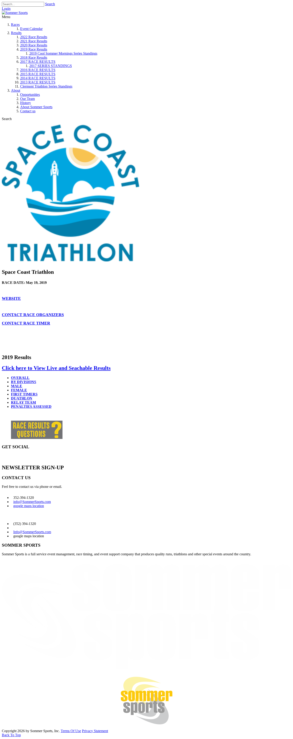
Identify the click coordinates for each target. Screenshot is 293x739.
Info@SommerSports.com (32, 532)
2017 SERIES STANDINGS (50, 66)
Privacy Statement (95, 731)
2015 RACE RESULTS (37, 74)
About (15, 90)
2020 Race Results (33, 45)
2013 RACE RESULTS (37, 82)
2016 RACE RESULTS (37, 70)
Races (15, 25)
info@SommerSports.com (32, 502)
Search (50, 4)
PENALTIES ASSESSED (31, 406)
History (25, 103)
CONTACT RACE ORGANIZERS (33, 314)
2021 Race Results (33, 41)
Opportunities (30, 95)
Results (16, 33)
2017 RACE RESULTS (37, 62)
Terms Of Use (71, 731)
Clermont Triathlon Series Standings (46, 86)
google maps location (28, 506)
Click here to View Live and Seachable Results (56, 368)
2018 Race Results (33, 57)
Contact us (27, 111)
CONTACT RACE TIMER (26, 323)
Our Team (27, 99)
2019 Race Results (33, 49)
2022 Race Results (33, 37)
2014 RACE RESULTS (37, 78)
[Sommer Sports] (15, 13)
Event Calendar (31, 29)
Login (6, 9)
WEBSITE (11, 298)
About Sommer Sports (36, 107)
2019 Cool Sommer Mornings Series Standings (63, 53)
